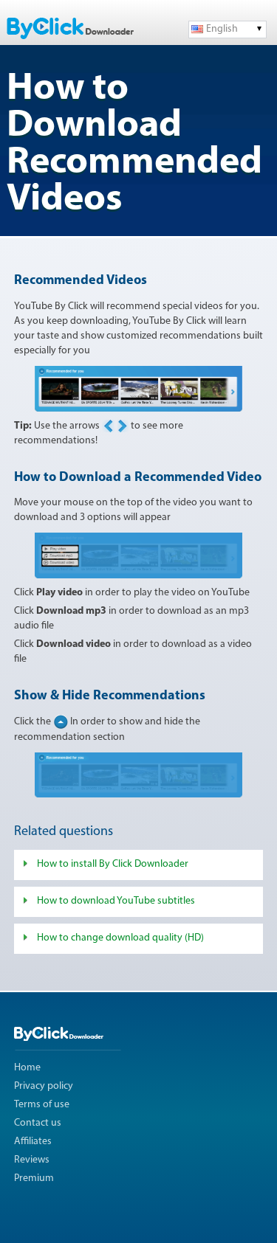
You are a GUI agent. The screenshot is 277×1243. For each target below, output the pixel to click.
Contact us (37, 1123)
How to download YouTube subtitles (116, 901)
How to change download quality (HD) (120, 937)
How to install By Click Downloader (112, 864)
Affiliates (33, 1141)
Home (27, 1067)
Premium (34, 1178)
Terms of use (41, 1104)
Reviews (31, 1160)
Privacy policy (43, 1086)
